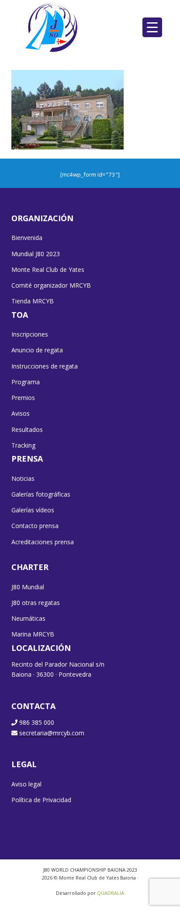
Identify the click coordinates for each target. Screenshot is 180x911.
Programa (25, 382)
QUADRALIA (110, 893)
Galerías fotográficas (40, 494)
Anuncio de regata (37, 350)
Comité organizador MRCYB (51, 285)
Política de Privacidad (41, 800)
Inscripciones (29, 334)
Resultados (27, 429)
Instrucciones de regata (44, 366)
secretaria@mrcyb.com (51, 733)
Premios (23, 397)
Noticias (23, 478)
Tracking (23, 445)
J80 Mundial (27, 587)
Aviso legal (26, 784)
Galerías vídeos (32, 510)
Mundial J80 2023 (35, 254)
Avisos (20, 413)
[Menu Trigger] (152, 27)
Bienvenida (26, 237)
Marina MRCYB (32, 634)
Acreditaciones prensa (42, 542)
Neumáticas (28, 618)
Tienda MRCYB (32, 301)
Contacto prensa (35, 526)
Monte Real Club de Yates (47, 269)
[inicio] (52, 27)
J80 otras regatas (35, 602)
